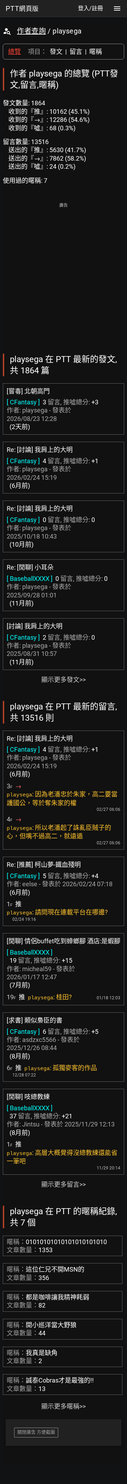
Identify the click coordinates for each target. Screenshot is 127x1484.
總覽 (14, 51)
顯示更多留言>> (63, 1184)
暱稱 (95, 51)
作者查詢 (31, 31)
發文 (56, 51)
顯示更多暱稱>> (63, 1406)
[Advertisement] (63, 273)
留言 (75, 51)
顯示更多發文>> (63, 679)
